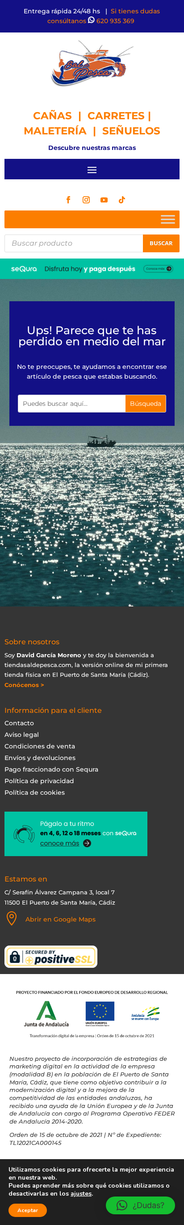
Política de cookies (34, 792)
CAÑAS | (60, 115)
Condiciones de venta (39, 746)
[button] (140, 1205)
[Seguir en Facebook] (68, 200)
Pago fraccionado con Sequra (51, 769)
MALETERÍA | (63, 131)
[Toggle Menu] (168, 219)
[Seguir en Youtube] (104, 200)
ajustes (81, 1194)
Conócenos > (24, 684)
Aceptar (27, 1210)
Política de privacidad (39, 781)
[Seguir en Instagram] (86, 200)
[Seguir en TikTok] (122, 200)
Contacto (19, 723)
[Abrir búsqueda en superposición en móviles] (91, 243)
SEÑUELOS (131, 131)
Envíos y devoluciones (39, 758)
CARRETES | (119, 115)
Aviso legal (21, 735)
